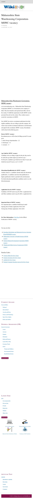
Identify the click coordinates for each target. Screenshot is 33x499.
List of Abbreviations (9, 426)
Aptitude (3, 477)
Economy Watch (6, 344)
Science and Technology (8, 314)
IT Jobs (4, 405)
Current (4, 332)
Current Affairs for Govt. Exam (11, 255)
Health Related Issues (8, 353)
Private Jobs (5, 403)
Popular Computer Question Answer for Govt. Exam (16, 262)
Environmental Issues (9, 351)
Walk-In (4, 410)
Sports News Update (7, 317)
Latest (4, 329)
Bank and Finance (7, 339)
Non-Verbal (5, 486)
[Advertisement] (16, 46)
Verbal (4, 484)
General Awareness (5, 327)
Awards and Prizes (7, 312)
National (5, 307)
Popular (4, 334)
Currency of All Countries (25, 433)
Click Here (16, 217)
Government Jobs (6, 401)
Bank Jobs (5, 408)
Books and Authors (7, 319)
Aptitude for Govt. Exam (9, 260)
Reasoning (5, 482)
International (6, 309)
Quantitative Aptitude (7, 479)
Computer (5, 489)
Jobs (2, 398)
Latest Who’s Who (7, 341)
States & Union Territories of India (10, 433)
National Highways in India (25, 426)
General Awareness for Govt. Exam (12, 257)
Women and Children (8, 349)
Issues (4, 346)
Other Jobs (5, 413)
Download (5, 336)
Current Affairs (4, 304)
